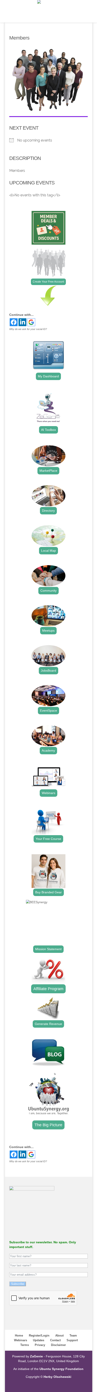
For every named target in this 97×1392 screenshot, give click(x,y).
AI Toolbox (48, 430)
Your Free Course (48, 839)
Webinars (48, 793)
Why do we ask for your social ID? (28, 329)
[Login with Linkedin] (22, 322)
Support (72, 1340)
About (59, 1335)
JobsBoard (48, 670)
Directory (48, 510)
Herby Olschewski (57, 1377)
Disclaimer (58, 1345)
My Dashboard (48, 376)
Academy (48, 750)
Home (19, 1335)
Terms (24, 1345)
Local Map (48, 550)
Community (48, 590)
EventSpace (48, 710)
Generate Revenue (48, 1024)
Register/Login (39, 1335)
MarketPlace (48, 470)
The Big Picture (48, 1125)
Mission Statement (48, 949)
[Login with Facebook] (14, 322)
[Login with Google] (31, 322)
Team (73, 1335)
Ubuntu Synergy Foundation (61, 1369)
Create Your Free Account (48, 281)
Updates (38, 1340)
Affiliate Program (48, 989)
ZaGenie (36, 1356)
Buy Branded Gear (48, 892)
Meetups (48, 630)
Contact (55, 1340)
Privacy (40, 1345)
